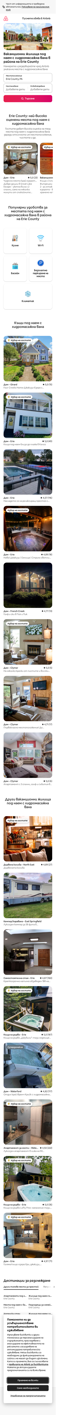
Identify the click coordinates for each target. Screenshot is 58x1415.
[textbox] (15, 89)
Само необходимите (28, 1388)
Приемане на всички (28, 1380)
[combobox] (28, 79)
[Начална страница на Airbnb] (6, 18)
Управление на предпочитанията (28, 1395)
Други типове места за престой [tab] (21, 1286)
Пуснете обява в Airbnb (36, 18)
